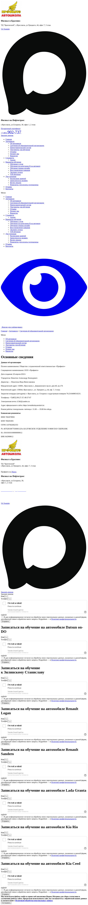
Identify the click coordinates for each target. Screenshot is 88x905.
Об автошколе (15, 143)
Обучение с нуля (16, 164)
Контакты (9, 189)
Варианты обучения (13, 162)
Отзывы (13, 152)
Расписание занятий (18, 179)
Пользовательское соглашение (13, 495)
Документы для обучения (20, 150)
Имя (2, 596)
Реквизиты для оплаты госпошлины (24, 185)
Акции (12, 160)
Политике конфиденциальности (63, 619)
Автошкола (10, 141)
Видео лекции (15, 183)
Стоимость (10, 158)
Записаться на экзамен (19, 181)
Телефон (4, 599)
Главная (9, 139)
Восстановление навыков (20, 170)
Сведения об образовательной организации (27, 146)
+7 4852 (11, 133)
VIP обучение (15, 174)
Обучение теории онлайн (20, 168)
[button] (11, 129)
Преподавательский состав (20, 148)
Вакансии (14, 156)
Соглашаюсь (6, 903)
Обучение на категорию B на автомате (25, 166)
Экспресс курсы (16, 172)
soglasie (4, 615)
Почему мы (14, 154)
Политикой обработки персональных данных (34, 901)
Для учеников (11, 176)
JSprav (13, 472)
